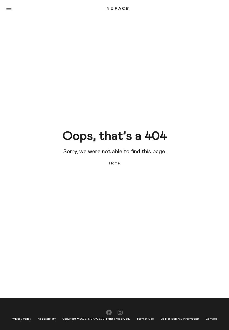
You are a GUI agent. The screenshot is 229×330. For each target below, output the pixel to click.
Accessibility (47, 318)
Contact (211, 318)
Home (114, 163)
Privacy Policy (21, 318)
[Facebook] (109, 312)
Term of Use (145, 318)
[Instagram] (120, 312)
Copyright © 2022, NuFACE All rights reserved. (96, 318)
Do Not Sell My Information (180, 318)
